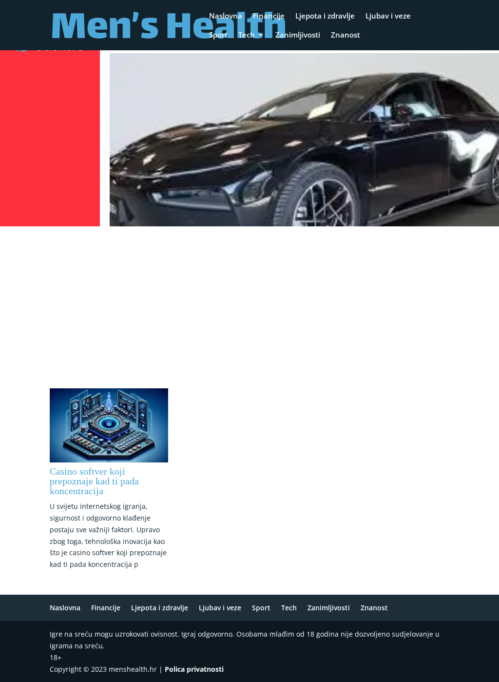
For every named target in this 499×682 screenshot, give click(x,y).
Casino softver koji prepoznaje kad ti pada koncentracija (94, 481)
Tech (246, 35)
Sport (218, 35)
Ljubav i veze (388, 16)
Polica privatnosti (194, 669)
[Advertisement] (249, 303)
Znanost (345, 35)
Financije (269, 16)
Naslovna (225, 16)
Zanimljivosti (297, 35)
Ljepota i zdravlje (325, 16)
